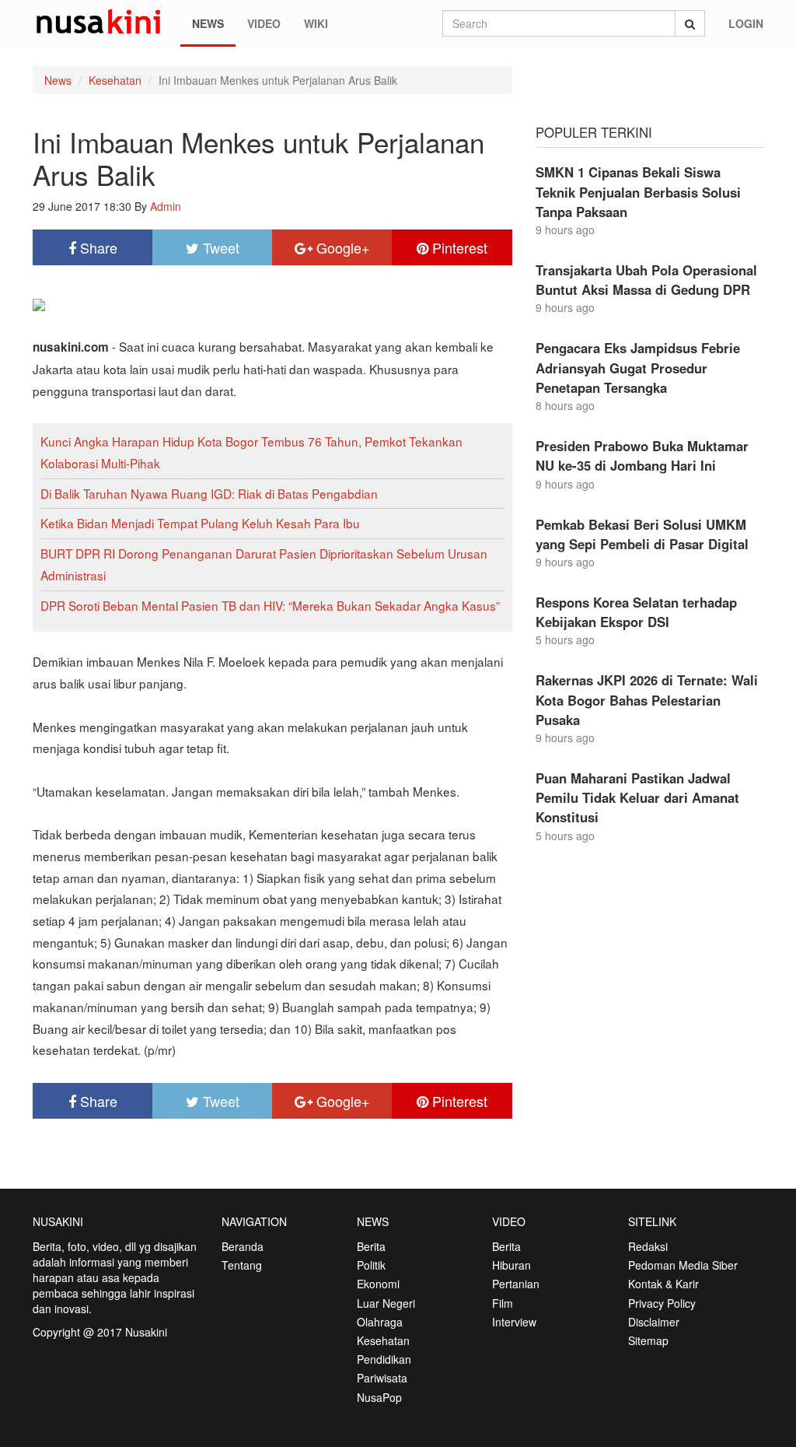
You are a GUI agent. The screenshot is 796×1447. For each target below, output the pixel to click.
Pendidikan (384, 1359)
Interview (514, 1322)
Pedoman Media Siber (683, 1265)
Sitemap (648, 1340)
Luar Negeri (386, 1303)
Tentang (242, 1265)
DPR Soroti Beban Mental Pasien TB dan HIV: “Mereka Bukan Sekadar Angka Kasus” (270, 605)
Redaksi (648, 1246)
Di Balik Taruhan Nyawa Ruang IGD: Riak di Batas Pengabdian (209, 493)
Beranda (243, 1246)
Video (264, 23)
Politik (371, 1265)
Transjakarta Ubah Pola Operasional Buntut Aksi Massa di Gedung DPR (646, 280)
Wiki (316, 23)
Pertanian (515, 1283)
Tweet (219, 247)
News (208, 23)
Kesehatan (115, 80)
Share (96, 247)
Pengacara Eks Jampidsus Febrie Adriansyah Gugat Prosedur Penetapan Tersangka (638, 367)
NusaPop (379, 1397)
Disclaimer (653, 1322)
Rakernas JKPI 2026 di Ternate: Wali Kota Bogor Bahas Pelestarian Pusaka (647, 699)
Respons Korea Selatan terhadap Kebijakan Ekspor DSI (636, 612)
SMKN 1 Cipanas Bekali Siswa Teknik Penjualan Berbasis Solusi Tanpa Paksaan (638, 191)
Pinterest (457, 247)
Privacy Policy (662, 1303)
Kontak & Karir (663, 1283)
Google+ (341, 247)
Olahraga (380, 1322)
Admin (165, 206)
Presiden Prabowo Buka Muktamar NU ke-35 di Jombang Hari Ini (642, 455)
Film (502, 1303)
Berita (371, 1246)
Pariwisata (382, 1378)
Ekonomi (378, 1283)
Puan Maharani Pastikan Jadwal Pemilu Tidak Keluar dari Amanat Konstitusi (637, 797)
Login (745, 23)
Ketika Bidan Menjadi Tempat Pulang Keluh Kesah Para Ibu (200, 522)
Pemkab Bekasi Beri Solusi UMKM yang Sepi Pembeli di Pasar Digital (642, 534)
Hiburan (511, 1265)
